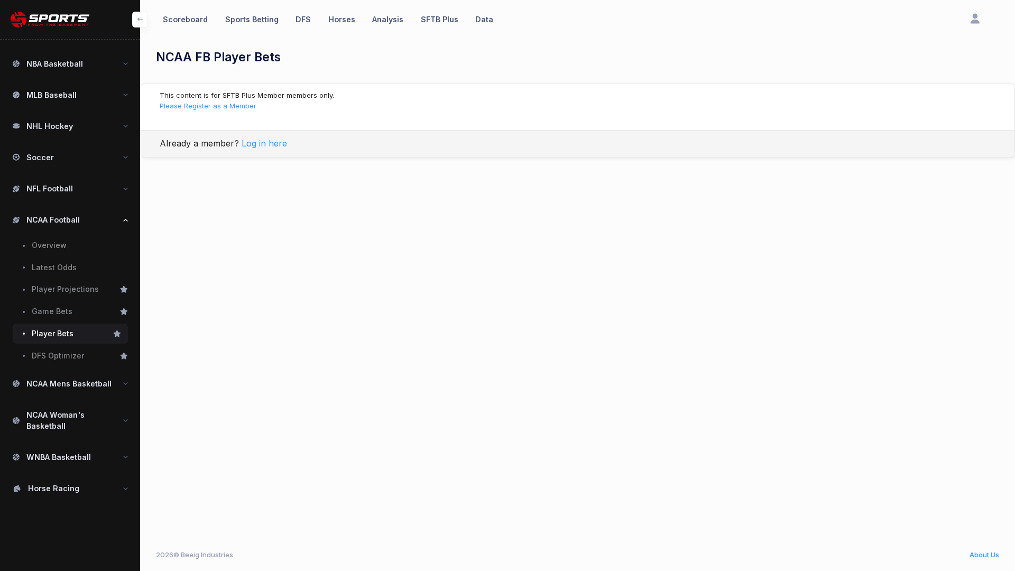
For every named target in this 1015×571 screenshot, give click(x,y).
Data (484, 19)
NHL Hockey (49, 126)
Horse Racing (53, 488)
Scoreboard (185, 19)
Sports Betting (252, 19)
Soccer (40, 157)
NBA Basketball (54, 63)
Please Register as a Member (208, 106)
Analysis (387, 19)
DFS (303, 19)
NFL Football (49, 188)
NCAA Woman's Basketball (55, 420)
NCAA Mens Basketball (69, 383)
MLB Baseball (51, 94)
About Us (984, 554)
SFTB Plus (439, 19)
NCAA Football (53, 219)
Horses (341, 19)
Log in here (264, 143)
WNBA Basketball (58, 457)
